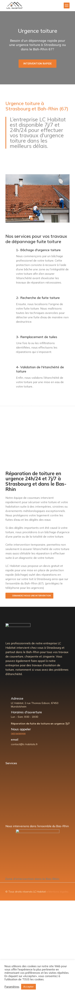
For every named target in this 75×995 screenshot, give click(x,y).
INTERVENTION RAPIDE (37, 63)
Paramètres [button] (12, 986)
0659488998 (18, 733)
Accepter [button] (28, 986)
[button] (37, 879)
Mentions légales (58, 891)
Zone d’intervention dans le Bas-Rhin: (32, 879)
